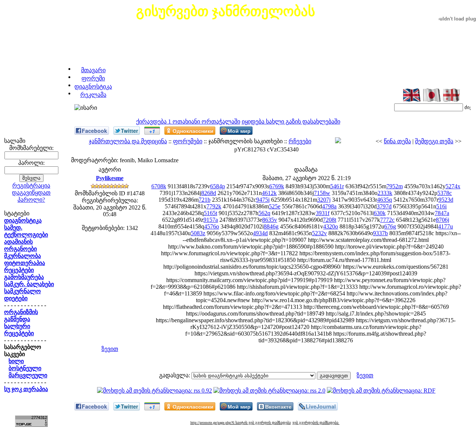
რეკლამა (93, 95)
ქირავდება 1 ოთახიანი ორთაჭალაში (188, 121)
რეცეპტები (19, 270)
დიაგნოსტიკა (93, 86)
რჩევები (300, 141)
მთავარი (93, 70)
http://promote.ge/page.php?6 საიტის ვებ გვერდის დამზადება (240, 422)
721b (204, 199)
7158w (322, 193)
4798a (329, 206)
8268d (208, 193)
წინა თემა (397, 141)
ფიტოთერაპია (24, 263)
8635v (269, 220)
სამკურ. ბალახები (29, 284)
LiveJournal (321, 406)
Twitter (129, 130)
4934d (260, 233)
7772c (387, 220)
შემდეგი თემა (434, 141)
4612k (269, 193)
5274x (453, 186)
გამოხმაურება (24, 277)
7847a (442, 213)
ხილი (16, 361)
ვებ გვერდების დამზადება (316, 422)
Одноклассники (193, 130)
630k (380, 213)
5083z (198, 233)
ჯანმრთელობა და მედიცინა (128, 141)
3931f (322, 213)
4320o (330, 226)
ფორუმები (187, 141)
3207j (324, 199)
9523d (445, 199)
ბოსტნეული (25, 368)
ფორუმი (93, 78)
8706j (442, 220)
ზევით (110, 349)
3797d (384, 206)
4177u (445, 226)
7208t (329, 220)
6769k (276, 186)
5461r (337, 186)
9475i (263, 199)
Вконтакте (278, 406)
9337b (380, 233)
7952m (394, 186)
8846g (271, 226)
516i (441, 206)
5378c (444, 193)
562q (264, 213)
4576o (211, 226)
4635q (384, 199)
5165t (210, 213)
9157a (210, 220)
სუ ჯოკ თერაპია (26, 389)
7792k (213, 206)
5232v (319, 233)
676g (390, 226)
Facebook (94, 130)
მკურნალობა (22, 256)
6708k (158, 186)
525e (274, 206)
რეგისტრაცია (31, 185)
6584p (217, 186)
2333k (384, 193)
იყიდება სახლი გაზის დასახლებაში (291, 121)
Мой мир (239, 130)
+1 (152, 131)
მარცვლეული (28, 375)
